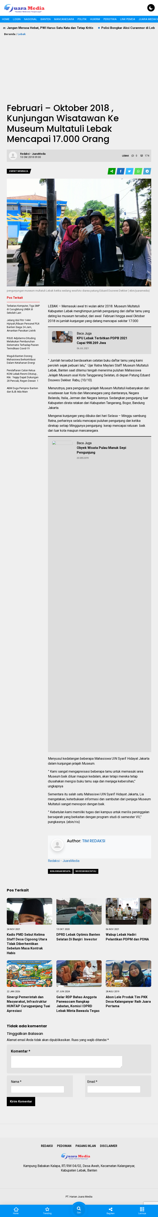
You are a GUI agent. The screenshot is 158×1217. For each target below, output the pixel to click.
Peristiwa (110, 19)
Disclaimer (108, 1146)
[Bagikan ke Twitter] (129, 171)
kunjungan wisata (60, 871)
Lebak (22, 34)
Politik (82, 19)
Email (92, 1082)
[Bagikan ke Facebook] (120, 171)
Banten (46, 19)
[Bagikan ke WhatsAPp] (138, 171)
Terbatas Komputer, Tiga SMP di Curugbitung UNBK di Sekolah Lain (23, 309)
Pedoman (64, 1146)
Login (17, 19)
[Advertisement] (79, 67)
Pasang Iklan (86, 1146)
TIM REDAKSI (93, 841)
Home (5, 19)
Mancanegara (64, 19)
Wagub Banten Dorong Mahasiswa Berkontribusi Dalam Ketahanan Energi (21, 359)
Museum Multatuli (86, 871)
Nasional (30, 19)
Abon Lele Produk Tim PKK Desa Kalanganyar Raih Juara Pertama (128, 1001)
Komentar (20, 1051)
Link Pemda (127, 19)
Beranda (9, 34)
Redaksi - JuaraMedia (63, 861)
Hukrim (95, 19)
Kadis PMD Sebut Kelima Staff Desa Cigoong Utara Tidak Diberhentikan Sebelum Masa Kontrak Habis (27, 944)
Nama (16, 1082)
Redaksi (47, 1146)
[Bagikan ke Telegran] (147, 171)
